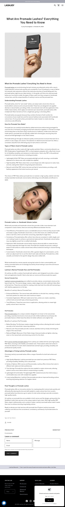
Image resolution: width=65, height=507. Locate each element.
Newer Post (56, 430)
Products (14, 417)
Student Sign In (54, 483)
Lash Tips (9, 417)
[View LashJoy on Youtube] (34, 501)
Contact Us (23, 486)
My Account (23, 483)
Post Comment (12, 453)
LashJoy (21, 504)
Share (9, 422)
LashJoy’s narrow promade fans (14, 281)
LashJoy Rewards (39, 483)
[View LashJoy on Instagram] (30, 501)
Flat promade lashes (11, 314)
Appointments (24, 494)
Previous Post (9, 430)
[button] (4, 503)
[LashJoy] (9, 5)
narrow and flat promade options (18, 341)
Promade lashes (9, 87)
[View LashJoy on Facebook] (27, 501)
